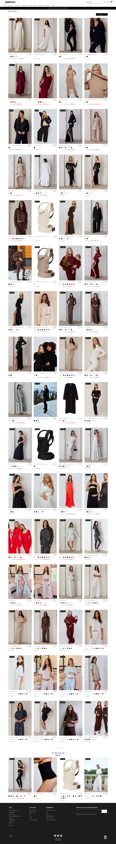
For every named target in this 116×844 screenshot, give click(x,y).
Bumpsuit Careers (49, 818)
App (30, 814)
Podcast (30, 818)
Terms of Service (12, 819)
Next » (60, 748)
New (5, 5)
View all (58, 755)
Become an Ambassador (51, 819)
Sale (53, 5)
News (47, 812)
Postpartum (25, 5)
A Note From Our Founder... (51, 810)
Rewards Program (32, 810)
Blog (30, 816)
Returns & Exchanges (13, 810)
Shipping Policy (12, 812)
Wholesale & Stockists (50, 816)
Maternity (17, 5)
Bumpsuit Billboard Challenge (15, 816)
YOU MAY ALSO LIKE (58, 753)
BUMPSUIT (59, 838)
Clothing (10, 5)
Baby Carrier (33, 5)
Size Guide (11, 818)
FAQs (10, 823)
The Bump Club (32, 812)
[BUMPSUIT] (10, 2)
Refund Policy (11, 814)
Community (47, 5)
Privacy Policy (11, 821)
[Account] (108, 2)
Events (47, 814)
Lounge (41, 5)
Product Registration (33, 819)
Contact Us (11, 825)
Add (30, 54)
